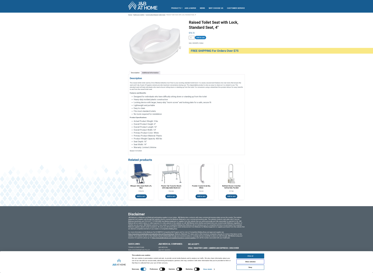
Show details (207, 269)
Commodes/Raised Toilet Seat (155, 15)
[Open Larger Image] (156, 44)
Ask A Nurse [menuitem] (190, 8)
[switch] (162, 269)
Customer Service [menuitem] (236, 8)
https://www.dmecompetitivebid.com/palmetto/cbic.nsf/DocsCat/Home (151, 234)
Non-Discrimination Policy (139, 250)
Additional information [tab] (150, 73)
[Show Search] (243, 2)
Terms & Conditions (136, 247)
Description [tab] (135, 73)
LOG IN (230, 2)
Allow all (250, 256)
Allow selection (250, 262)
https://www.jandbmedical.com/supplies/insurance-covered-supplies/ (174, 238)
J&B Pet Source (164, 250)
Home (130, 15)
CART (239, 2)
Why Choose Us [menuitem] (216, 8)
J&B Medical (163, 247)
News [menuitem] (202, 8)
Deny (250, 267)
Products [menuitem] (176, 8)
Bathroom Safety (138, 15)
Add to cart (200, 37)
